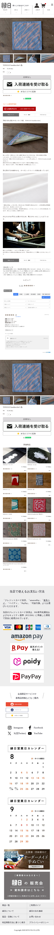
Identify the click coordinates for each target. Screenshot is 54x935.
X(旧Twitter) (20, 733)
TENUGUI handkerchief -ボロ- (34, 539)
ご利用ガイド (35, 905)
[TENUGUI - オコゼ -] (39, 455)
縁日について (8, 911)
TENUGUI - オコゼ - (32, 464)
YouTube (38, 733)
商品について (11, 114)
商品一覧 (6, 905)
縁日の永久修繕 (36, 911)
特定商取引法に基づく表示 (13, 922)
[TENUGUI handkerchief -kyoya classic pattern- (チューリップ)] (15, 554)
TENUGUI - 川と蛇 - (7, 514)
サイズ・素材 (27, 114)
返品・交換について (11, 917)
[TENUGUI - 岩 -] (39, 480)
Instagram (18, 727)
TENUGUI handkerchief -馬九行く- (35, 514)
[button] (52, 35)
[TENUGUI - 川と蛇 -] (15, 505)
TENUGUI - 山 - (6, 489)
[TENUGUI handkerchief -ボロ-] (39, 530)
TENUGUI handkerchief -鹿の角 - (10, 539)
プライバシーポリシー (39, 922)
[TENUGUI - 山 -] (15, 480)
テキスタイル (43, 114)
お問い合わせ (35, 917)
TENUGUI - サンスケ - (8, 464)
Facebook (38, 727)
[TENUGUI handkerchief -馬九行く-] (39, 505)
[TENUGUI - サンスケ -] (15, 455)
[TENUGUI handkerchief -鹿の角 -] (15, 530)
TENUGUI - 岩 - (31, 489)
